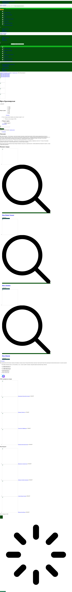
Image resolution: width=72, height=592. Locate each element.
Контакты (4, 30)
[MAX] (3, 376)
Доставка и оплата (5, 28)
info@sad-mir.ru (5, 370)
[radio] (9, 106)
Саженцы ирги (15, 72)
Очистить (7, 115)
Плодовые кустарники (7, 72)
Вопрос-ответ (4, 31)
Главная (1, 72)
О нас (3, 29)
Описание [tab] (4, 131)
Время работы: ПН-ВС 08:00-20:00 (8, 1)
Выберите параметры (6, 218)
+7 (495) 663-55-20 (5, 3)
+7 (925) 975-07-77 (5, 2)
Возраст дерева (3, 110)
